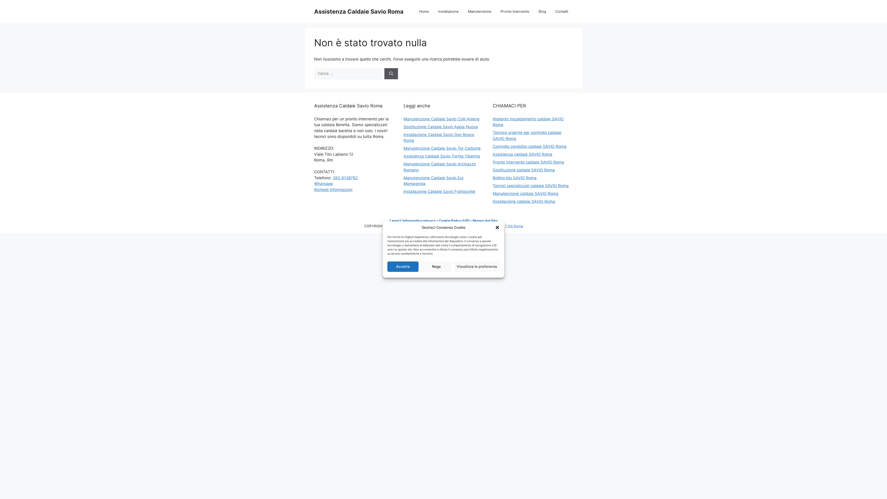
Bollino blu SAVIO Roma (515, 178)
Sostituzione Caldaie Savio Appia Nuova (441, 127)
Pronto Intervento (515, 11)
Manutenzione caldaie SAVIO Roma (525, 193)
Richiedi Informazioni (333, 189)
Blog (542, 11)
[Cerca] (391, 73)
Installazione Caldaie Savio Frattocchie (439, 191)
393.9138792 (345, 178)
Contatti (561, 11)
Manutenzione (479, 11)
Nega (436, 266)
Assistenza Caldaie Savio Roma (359, 11)
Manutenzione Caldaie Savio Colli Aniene (442, 119)
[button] (497, 227)
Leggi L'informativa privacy (413, 221)
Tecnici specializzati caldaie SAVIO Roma (531, 185)
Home (424, 11)
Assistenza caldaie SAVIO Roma (522, 154)
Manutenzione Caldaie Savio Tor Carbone (442, 148)
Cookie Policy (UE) (454, 221)
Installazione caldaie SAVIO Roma (524, 201)
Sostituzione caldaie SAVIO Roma (524, 170)
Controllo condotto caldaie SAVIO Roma (529, 146)
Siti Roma (515, 226)
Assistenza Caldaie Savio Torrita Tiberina (442, 156)
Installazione (448, 11)
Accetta (403, 266)
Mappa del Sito (485, 221)
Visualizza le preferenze (477, 266)
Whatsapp (323, 183)
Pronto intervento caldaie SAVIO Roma (528, 162)
